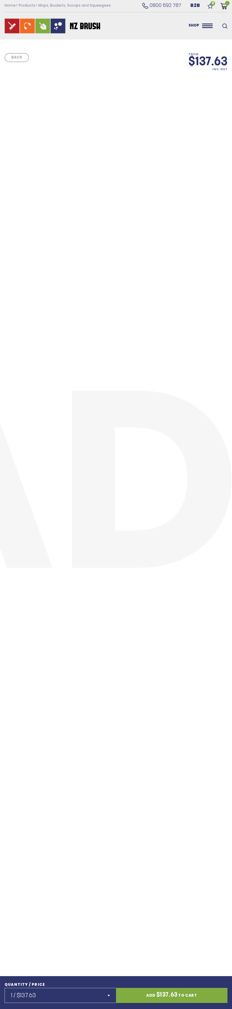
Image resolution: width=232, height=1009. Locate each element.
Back (16, 57)
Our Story (164, 26)
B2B (195, 5)
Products (27, 6)
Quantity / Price (25, 985)
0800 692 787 (161, 5)
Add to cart (171, 995)
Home (10, 6)
